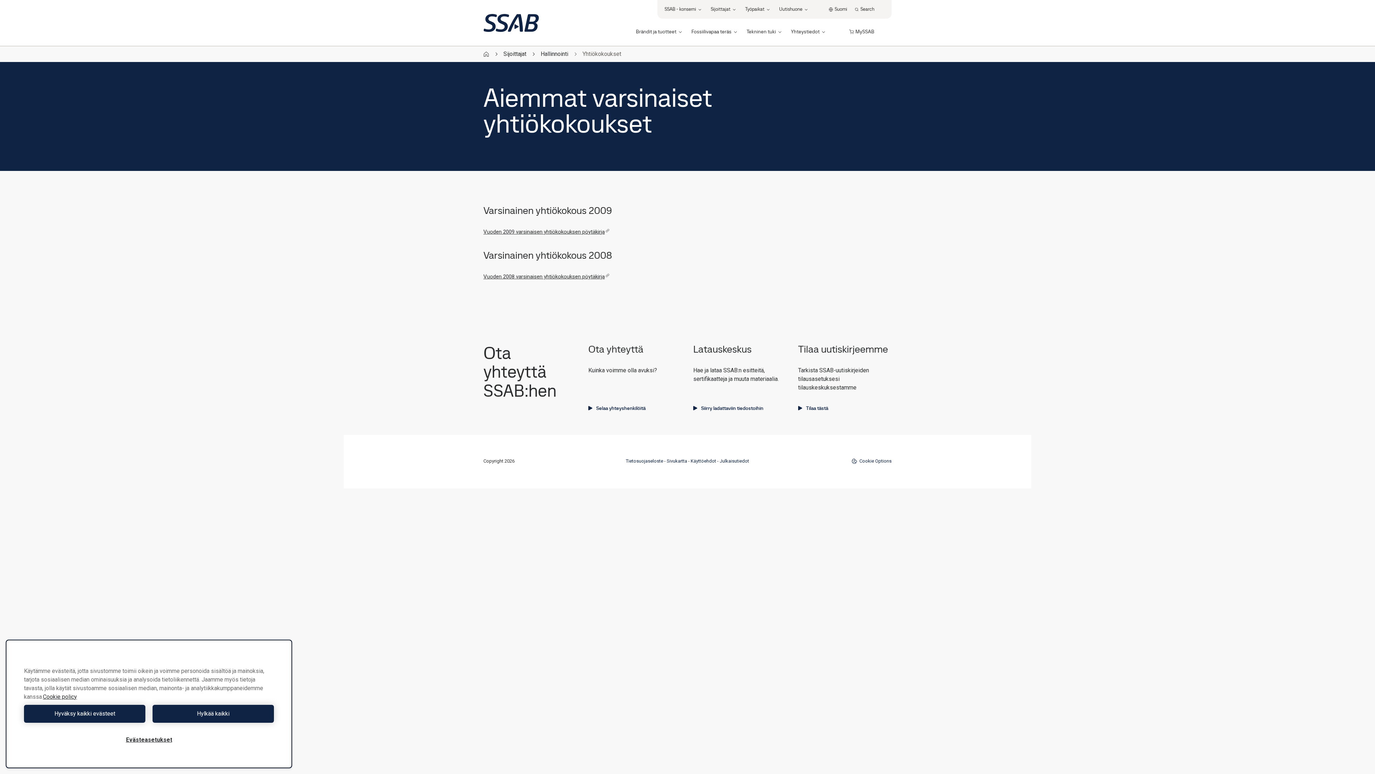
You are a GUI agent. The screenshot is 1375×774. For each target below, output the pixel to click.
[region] (149, 704)
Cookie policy (60, 696)
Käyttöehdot (703, 461)
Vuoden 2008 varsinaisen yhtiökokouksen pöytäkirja (544, 276)
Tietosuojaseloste (644, 461)
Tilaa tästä (817, 408)
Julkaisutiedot (734, 461)
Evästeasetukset (149, 739)
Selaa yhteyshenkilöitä (621, 408)
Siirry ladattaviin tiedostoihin (732, 408)
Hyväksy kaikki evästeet (84, 713)
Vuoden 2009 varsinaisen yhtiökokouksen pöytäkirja (544, 232)
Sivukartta (677, 461)
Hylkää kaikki (213, 713)
